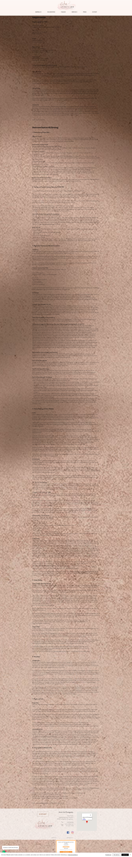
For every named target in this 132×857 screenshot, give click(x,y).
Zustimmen (125, 854)
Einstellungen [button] (108, 854)
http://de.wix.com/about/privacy (47, 224)
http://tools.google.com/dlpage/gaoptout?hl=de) (44, 565)
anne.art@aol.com (40, 42)
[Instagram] (72, 832)
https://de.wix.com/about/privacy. (67, 206)
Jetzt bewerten (66, 852)
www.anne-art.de (69, 825)
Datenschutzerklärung (73, 854)
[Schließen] (130, 855)
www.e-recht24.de (40, 120)
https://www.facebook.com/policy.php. (41, 623)
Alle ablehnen (116, 854)
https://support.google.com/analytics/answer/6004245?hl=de (84, 571)
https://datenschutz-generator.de (56, 803)
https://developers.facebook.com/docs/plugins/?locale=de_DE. (61, 592)
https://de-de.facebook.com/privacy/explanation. (43, 605)
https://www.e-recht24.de (42, 803)
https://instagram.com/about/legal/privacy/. (80, 651)
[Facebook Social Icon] (68, 832)
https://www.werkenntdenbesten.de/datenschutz (46, 736)
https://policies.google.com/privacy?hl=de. (88, 726)
